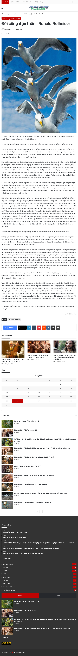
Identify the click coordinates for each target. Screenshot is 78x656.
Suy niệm (5, 580)
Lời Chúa (5, 574)
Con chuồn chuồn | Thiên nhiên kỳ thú (26, 421)
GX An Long (6, 577)
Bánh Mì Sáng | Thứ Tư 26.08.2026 (25, 430)
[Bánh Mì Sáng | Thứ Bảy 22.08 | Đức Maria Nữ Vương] (7, 487)
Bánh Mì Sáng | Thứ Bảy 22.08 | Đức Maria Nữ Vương (31, 484)
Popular (57, 595)
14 (49, 392)
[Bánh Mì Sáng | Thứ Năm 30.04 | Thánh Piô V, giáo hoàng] (39, 347)
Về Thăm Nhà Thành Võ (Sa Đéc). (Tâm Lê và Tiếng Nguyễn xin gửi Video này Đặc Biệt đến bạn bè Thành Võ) (41, 2)
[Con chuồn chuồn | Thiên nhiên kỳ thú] (7, 424)
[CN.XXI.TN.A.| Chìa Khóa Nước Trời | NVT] (7, 469)
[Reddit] (44, 328)
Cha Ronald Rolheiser (14, 319)
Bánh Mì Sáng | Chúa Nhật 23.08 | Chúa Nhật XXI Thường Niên (34, 475)
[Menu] (3, 8)
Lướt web (5, 567)
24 (7, 401)
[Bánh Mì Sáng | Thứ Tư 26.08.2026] (7, 433)
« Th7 (3, 410)
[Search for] (75, 8)
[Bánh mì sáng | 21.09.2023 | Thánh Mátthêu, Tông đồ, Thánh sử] (13, 349)
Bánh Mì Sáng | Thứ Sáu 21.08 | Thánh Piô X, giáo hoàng (32, 502)
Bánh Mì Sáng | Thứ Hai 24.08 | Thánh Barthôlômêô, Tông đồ (34, 457)
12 (28, 392)
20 (39, 397)
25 (17, 401)
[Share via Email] (53, 328)
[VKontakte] (48, 328)
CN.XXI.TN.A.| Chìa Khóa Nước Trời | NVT (27, 466)
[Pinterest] (39, 328)
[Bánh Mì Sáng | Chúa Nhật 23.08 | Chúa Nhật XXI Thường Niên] (7, 478)
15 (60, 392)
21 (49, 397)
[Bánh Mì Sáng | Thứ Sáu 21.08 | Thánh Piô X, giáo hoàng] (7, 505)
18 (17, 397)
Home (5, 14)
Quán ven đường (12, 14)
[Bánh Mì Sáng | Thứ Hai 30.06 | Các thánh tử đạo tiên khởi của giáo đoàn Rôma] (65, 347)
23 (71, 397)
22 (60, 397)
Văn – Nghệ (6, 583)
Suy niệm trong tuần (9, 590)
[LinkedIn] (29, 328)
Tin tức (5, 570)
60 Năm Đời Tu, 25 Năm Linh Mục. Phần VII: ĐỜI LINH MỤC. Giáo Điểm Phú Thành (40, 493)
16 (71, 392)
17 (7, 397)
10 (7, 392)
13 (39, 392)
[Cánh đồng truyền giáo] (39, 8)
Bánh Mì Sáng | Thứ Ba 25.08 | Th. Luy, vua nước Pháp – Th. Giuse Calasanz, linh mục (42, 448)
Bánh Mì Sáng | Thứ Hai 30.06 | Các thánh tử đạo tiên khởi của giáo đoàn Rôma (65, 357)
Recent (20, 595)
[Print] (58, 328)
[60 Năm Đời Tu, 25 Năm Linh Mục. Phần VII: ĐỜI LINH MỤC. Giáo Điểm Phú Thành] (7, 496)
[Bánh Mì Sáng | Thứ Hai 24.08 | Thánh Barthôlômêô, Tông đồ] (7, 460)
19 (28, 397)
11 (17, 392)
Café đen (21, 14)
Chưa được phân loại (9, 587)
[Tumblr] (34, 328)
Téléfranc (8, 29)
